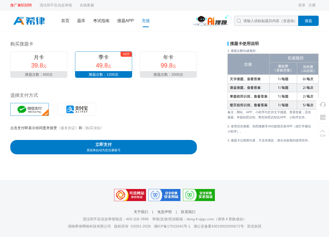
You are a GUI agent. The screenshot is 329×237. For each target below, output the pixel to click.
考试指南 (101, 20)
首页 (65, 20)
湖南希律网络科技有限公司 (89, 226)
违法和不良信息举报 (56, 5)
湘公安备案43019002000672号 (219, 226)
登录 (301, 5)
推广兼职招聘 (21, 5)
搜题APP (125, 20)
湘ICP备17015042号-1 (172, 226)
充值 (146, 20)
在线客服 (87, 5)
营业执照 (254, 226)
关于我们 (141, 212)
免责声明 (164, 212)
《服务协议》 (68, 128)
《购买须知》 (93, 128)
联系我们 (188, 212)
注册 (312, 5)
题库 (81, 20)
